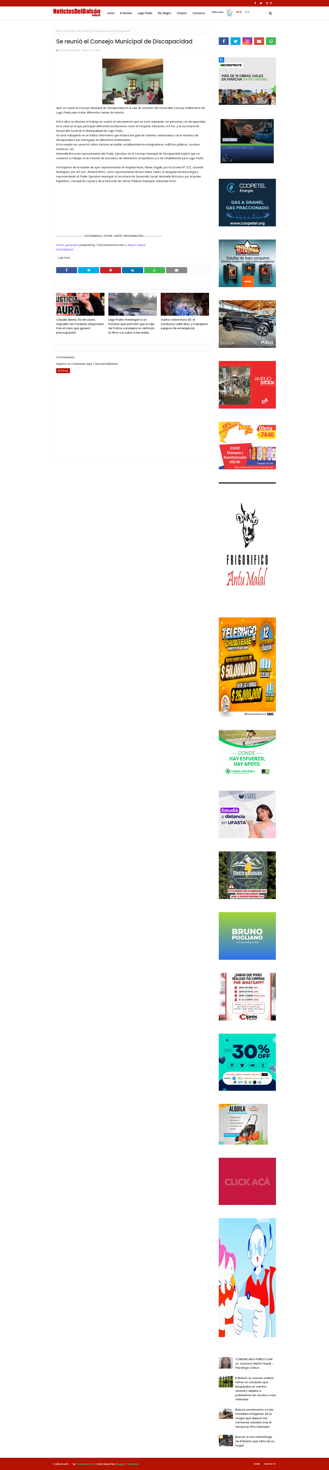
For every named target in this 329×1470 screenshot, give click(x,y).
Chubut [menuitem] (182, 13)
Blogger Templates (127, 1464)
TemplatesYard (85, 1464)
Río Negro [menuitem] (164, 13)
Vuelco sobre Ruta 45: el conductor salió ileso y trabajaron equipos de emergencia (184, 324)
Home (257, 1463)
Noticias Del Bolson (69, 50)
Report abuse (137, 245)
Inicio (59, 31)
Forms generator (67, 245)
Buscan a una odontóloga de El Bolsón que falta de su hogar (254, 1441)
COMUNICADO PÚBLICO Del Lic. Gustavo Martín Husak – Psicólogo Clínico (254, 1363)
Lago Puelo (70, 31)
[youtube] (259, 41)
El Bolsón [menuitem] (126, 13)
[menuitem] (231, 12)
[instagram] (267, 3)
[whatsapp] (271, 41)
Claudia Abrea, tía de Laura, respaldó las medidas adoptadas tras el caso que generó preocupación (80, 326)
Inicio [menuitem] (110, 13)
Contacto (270, 1463)
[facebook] (255, 3)
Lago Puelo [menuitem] (145, 13)
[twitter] (261, 3)
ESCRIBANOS (64, 249)
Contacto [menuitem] (198, 13)
